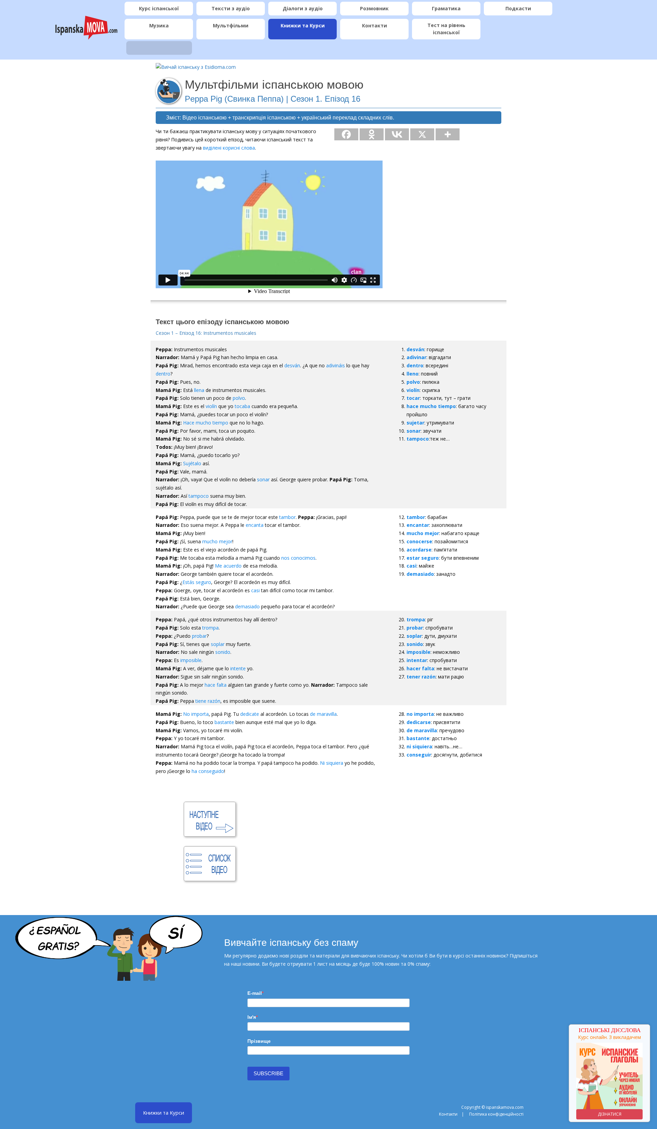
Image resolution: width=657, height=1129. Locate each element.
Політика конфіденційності (496, 1114)
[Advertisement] (343, 828)
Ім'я (251, 1017)
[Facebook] (346, 134)
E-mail (254, 993)
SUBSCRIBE (268, 1073)
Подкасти (518, 8)
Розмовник (374, 8)
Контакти (374, 25)
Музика (159, 25)
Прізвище (259, 1041)
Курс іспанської (159, 8)
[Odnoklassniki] (372, 134)
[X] (422, 134)
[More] (448, 134)
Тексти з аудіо (230, 8)
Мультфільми (230, 25)
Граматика (446, 8)
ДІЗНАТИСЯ (606, 1114)
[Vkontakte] (397, 134)
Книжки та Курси (303, 25)
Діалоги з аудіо (303, 8)
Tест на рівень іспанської (446, 29)
